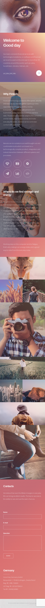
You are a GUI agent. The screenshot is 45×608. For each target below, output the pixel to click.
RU (14, 73)
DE (11, 73)
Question (6, 533)
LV (4, 73)
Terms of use (32, 603)
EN (7, 73)
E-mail (5, 523)
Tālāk (39, 73)
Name (5, 512)
